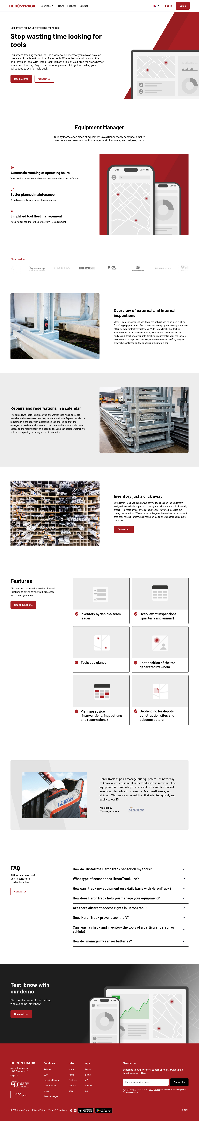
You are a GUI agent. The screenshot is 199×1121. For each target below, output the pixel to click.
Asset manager (51, 1096)
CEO (46, 1074)
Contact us (44, 78)
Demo (88, 1074)
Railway (47, 1069)
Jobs (71, 1091)
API (86, 1080)
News (61, 5)
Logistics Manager (52, 1080)
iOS (86, 1091)
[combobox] (156, 5)
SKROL (185, 1110)
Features (71, 5)
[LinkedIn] (75, 1110)
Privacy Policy (38, 1110)
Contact (84, 5)
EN (158, 6)
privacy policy (154, 1089)
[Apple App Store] (86, 1110)
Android (88, 1085)
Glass (46, 1091)
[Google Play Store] (103, 1110)
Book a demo (21, 78)
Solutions (46, 5)
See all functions (23, 604)
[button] (47, 5)
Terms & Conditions (57, 1110)
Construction (50, 1085)
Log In (88, 1069)
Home (71, 1069)
